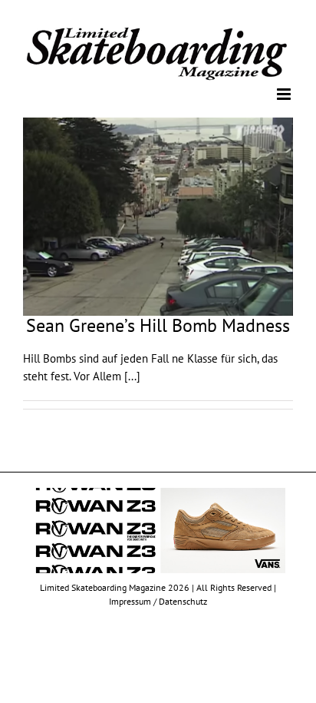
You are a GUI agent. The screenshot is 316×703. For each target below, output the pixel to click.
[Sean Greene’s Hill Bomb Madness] (158, 216)
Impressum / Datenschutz (158, 600)
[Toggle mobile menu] (285, 93)
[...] (132, 374)
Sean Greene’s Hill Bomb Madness (158, 324)
